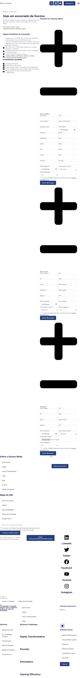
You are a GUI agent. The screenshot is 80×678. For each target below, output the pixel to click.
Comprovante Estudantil (45, 436)
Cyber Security (6, 641)
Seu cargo (61, 160)
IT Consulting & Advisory (7, 635)
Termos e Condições (8, 601)
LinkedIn (67, 543)
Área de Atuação (44, 121)
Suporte (4, 505)
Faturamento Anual (44, 127)
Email (60, 155)
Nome (60, 279)
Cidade (42, 143)
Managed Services (7, 630)
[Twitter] (66, 549)
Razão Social (43, 115)
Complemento (43, 138)
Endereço (42, 295)
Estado (60, 143)
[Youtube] (60, 3)
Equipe (4, 467)
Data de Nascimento (45, 166)
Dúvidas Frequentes (8, 489)
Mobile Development (8, 650)
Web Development (7, 645)
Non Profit (65, 658)
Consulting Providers (68, 653)
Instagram (66, 592)
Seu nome (42, 160)
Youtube (66, 580)
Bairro (60, 138)
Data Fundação (62, 126)
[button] (78, 3)
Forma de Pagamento (45, 172)
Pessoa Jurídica (44, 114)
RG (41, 279)
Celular (42, 155)
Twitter (66, 555)
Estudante (43, 407)
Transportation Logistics (69, 640)
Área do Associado (8, 509)
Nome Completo (44, 273)
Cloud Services (6, 654)
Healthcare (65, 644)
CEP (41, 149)
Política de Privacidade (9, 514)
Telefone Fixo (43, 290)
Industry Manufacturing (69, 635)
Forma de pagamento (63, 307)
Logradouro (43, 132)
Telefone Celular (62, 290)
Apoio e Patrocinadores (9, 471)
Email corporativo (63, 284)
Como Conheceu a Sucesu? (65, 166)
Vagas (4, 476)
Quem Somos (6, 462)
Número (61, 132)
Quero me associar (7, 500)
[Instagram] (51, 3)
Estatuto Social (6, 519)
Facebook (66, 568)
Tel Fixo (60, 149)
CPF (60, 273)
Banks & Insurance (68, 649)
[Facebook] (66, 561)
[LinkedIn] (66, 537)
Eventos (4, 485)
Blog (3, 480)
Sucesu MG (3, 598)
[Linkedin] (56, 3)
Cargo (41, 284)
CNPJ (60, 115)
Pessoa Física (44, 271)
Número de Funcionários (64, 121)
